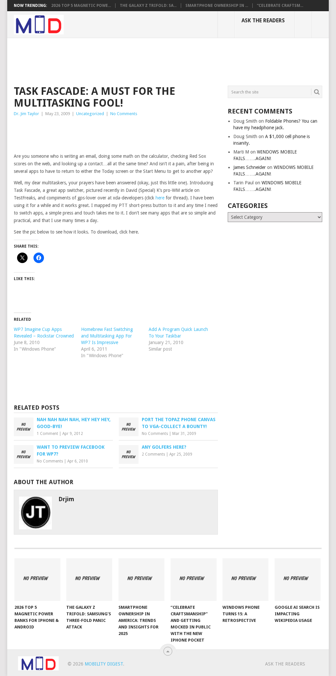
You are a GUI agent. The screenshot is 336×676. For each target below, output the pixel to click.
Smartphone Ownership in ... (216, 5)
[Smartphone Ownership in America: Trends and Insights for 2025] (141, 579)
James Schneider (249, 167)
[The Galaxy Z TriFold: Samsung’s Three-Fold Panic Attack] (89, 579)
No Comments (123, 113)
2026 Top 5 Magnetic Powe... (81, 5)
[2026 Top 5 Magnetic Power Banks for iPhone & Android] (37, 579)
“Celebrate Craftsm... (280, 5)
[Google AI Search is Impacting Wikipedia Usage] (298, 579)
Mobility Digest (104, 663)
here (160, 197)
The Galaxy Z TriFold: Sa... (148, 5)
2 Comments (153, 454)
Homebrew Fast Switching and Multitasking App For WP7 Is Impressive (107, 336)
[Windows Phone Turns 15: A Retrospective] (245, 579)
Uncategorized (90, 113)
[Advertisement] (133, 60)
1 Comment (47, 433)
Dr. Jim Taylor (26, 113)
